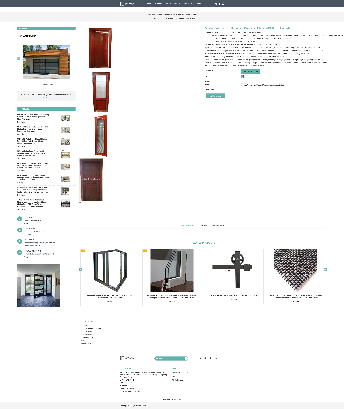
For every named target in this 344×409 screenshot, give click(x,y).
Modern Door (85, 344)
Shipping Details (218, 226)
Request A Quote (251, 71)
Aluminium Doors (87, 335)
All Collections (178, 380)
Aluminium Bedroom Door (90, 329)
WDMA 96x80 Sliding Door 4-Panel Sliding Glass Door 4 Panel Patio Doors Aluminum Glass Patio (33, 177)
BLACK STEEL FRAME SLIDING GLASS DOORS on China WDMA (234, 295)
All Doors (84, 325)
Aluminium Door (86, 332)
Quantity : (207, 81)
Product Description (188, 226)
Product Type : (209, 89)
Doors (82, 341)
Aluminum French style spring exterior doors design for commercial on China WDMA (110, 296)
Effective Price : (209, 70)
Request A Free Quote (181, 373)
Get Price (21, 122)
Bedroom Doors (86, 338)
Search (174, 376)
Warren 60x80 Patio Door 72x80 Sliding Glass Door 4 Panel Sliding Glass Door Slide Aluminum (33, 117)
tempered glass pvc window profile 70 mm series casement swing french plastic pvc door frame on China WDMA (172, 296)
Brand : (207, 85)
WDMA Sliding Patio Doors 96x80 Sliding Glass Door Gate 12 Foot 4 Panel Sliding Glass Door (31, 153)
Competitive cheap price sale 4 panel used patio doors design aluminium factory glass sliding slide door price (32, 190)
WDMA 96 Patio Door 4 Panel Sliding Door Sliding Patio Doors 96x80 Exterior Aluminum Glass (32, 141)
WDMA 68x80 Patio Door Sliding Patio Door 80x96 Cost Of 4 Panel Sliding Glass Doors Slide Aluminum (32, 165)
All (149, 18)
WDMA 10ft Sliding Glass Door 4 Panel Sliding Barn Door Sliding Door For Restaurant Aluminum (32, 129)
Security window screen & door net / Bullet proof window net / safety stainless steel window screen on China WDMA (296, 296)
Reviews (204, 226)
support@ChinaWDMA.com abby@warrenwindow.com (130, 388)
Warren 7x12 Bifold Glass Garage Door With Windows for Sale (46, 94)
